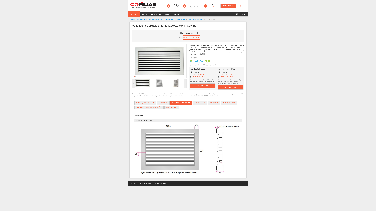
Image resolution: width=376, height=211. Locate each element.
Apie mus (144, 14)
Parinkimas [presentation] (163, 103)
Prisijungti (242, 14)
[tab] (145, 103)
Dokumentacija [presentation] (229, 103)
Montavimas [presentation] (200, 103)
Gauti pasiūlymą (202, 85)
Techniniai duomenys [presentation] (181, 103)
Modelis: (178, 37)
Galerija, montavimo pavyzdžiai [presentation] (149, 107)
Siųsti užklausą (228, 6)
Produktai (134, 14)
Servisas (167, 14)
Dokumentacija (156, 14)
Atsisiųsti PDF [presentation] (171, 107)
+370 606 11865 (226, 75)
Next (189, 61)
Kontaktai (177, 14)
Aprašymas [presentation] (213, 103)
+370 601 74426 (198, 75)
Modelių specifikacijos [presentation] (145, 103)
